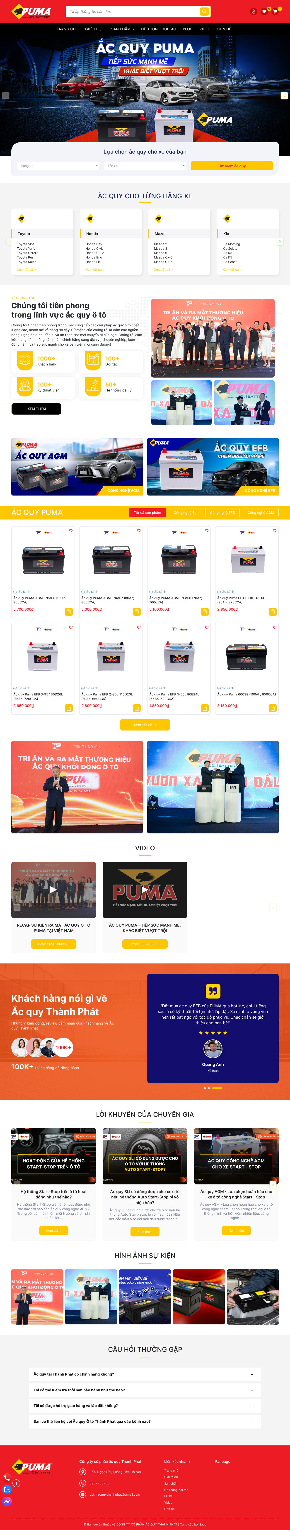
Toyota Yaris (26, 248)
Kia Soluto (230, 248)
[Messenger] (7, 1501)
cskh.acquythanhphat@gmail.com (114, 1494)
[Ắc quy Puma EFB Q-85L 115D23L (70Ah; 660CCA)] (111, 654)
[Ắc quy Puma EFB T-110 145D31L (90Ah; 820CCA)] (247, 558)
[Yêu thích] (264, 11)
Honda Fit (93, 262)
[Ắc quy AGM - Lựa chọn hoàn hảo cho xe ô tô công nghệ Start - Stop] (236, 1156)
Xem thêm (37, 409)
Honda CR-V (95, 253)
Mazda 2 (160, 244)
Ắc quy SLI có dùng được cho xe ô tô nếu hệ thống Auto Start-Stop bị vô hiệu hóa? (145, 1197)
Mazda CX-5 (163, 257)
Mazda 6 (160, 253)
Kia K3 (227, 253)
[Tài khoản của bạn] (253, 11)
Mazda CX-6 (163, 262)
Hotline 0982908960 (53, 944)
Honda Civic (95, 248)
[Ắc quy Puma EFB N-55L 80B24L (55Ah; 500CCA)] (179, 654)
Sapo (202, 1524)
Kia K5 (227, 257)
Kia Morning (231, 244)
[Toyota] (42, 218)
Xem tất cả (25, 269)
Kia (226, 233)
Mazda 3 (160, 248)
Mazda (161, 233)
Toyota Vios (25, 244)
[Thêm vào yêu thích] (71, 530)
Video (204, 29)
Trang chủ (67, 29)
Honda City (94, 244)
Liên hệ (224, 29)
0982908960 (99, 1483)
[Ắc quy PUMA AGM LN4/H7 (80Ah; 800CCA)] (111, 558)
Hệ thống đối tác (158, 29)
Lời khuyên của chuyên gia (145, 1114)
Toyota (24, 233)
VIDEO (145, 848)
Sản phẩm (121, 29)
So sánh (23, 591)
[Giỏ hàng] (275, 11)
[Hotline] (7, 1478)
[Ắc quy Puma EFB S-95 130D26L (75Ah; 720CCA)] (43, 654)
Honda (92, 233)
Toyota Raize (26, 262)
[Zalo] (7, 1489)
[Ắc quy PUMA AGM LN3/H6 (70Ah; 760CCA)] (179, 558)
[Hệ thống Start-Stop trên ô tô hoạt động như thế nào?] (53, 1156)
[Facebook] (16, 1483)
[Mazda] (179, 218)
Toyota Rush (26, 257)
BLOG (188, 29)
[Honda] (111, 218)
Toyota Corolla (27, 253)
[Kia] (248, 218)
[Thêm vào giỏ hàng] (69, 612)
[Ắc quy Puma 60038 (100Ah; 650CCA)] (247, 654)
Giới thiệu (94, 29)
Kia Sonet (230, 262)
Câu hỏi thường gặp (145, 1349)
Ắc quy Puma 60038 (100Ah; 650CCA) (246, 694)
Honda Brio (94, 257)
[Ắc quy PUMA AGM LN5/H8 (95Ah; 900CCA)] (43, 558)
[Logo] (31, 11)
